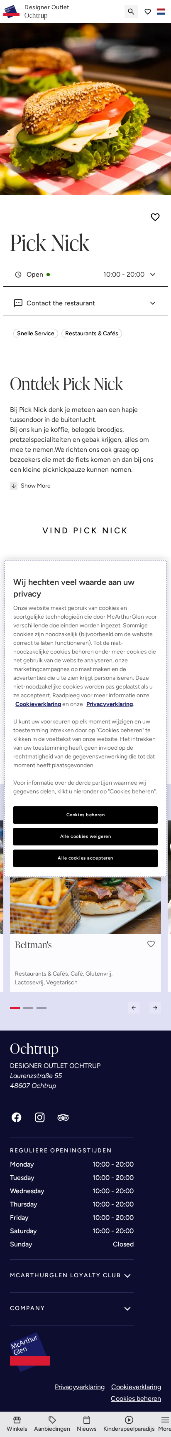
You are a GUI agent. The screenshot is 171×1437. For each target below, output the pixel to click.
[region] (85, 718)
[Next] (155, 1007)
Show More (36, 485)
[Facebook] (16, 1117)
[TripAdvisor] (63, 1117)
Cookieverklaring (136, 1387)
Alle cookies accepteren (85, 858)
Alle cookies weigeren (85, 836)
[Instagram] (39, 1117)
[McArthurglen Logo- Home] (11, 11)
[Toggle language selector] (161, 11)
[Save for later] (155, 217)
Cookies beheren (136, 1398)
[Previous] (133, 1007)
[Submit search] (131, 11)
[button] (151, 944)
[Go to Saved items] (147, 11)
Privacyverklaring (80, 1387)
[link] (46, 12)
